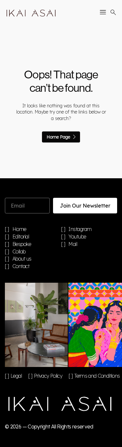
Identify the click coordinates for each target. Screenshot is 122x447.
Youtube (77, 237)
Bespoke (21, 244)
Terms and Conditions (97, 375)
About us (22, 259)
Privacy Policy (48, 375)
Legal (16, 375)
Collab (19, 252)
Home (19, 229)
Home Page (58, 137)
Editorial (20, 237)
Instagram (80, 229)
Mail (72, 244)
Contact (21, 266)
